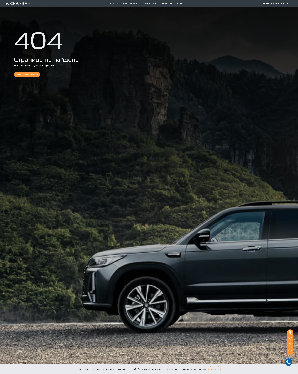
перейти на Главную (26, 74)
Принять (214, 369)
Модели (114, 3)
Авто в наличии (130, 3)
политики (201, 369)
